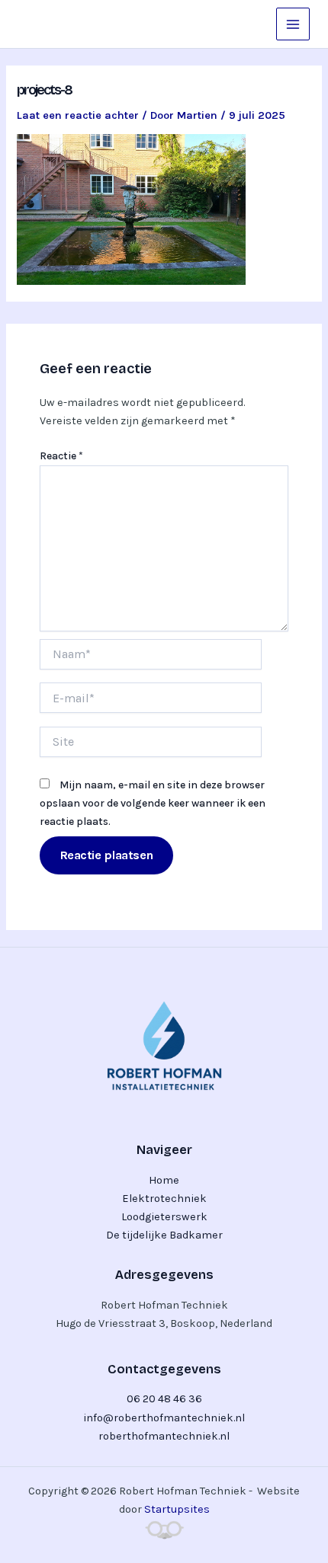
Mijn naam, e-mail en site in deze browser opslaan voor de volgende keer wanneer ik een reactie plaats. (152, 803)
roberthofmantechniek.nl (164, 1436)
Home (164, 1180)
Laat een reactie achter (78, 115)
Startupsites (177, 1509)
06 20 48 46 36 (164, 1398)
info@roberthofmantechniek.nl (164, 1417)
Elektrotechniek (164, 1198)
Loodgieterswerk (164, 1216)
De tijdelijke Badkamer (164, 1235)
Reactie (61, 455)
